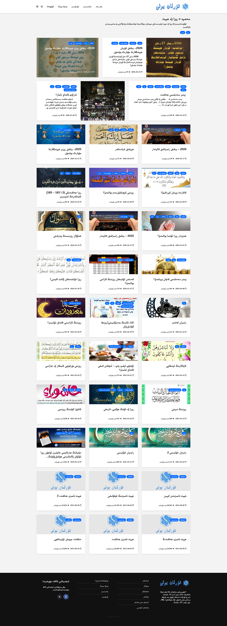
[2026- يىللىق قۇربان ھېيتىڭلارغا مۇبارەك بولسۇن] (168, 57)
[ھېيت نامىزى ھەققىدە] (113, 524)
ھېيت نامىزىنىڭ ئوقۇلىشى (121, 495)
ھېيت (182, 32)
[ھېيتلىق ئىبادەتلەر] (113, 134)
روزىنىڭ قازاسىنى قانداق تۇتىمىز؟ (64, 322)
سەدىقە (183, 90)
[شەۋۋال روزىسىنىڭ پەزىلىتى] (61, 221)
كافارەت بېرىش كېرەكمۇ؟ (173, 192)
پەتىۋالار (150, 86)
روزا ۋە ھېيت (78, 43)
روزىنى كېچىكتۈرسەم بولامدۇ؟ (118, 192)
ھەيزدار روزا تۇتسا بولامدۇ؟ (172, 235)
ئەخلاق (118, 303)
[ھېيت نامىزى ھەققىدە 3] (61, 481)
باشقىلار (168, 86)
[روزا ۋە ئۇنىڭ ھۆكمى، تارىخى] (113, 394)
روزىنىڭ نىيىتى (179, 409)
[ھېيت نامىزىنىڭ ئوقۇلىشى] (113, 481)
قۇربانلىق (115, 43)
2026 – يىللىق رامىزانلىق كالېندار (169, 149)
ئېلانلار (91, 43)
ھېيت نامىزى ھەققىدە (123, 539)
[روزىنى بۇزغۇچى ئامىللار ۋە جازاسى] (61, 351)
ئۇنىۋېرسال (175, 86)
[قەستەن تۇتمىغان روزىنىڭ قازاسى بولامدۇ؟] (113, 264)
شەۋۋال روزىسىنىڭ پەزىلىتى (67, 235)
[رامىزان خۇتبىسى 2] (166, 438)
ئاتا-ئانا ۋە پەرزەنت (127, 303)
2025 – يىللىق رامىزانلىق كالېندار (117, 235)
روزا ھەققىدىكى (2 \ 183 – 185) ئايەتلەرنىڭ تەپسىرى (63, 194)
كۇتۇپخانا (50, 6)
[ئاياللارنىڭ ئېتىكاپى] (166, 351)
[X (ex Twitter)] (59, 596)
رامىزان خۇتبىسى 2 (176, 452)
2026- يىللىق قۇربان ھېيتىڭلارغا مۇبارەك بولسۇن (128, 50)
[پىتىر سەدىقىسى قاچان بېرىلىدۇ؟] (166, 264)
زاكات (139, 86)
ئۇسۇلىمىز (75, 6)
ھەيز (152, 216)
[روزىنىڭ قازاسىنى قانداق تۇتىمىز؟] (61, 307)
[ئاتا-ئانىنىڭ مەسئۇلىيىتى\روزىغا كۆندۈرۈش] (113, 307)
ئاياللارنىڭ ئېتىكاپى (176, 365)
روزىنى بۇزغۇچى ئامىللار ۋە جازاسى (63, 365)
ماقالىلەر (69, 520)
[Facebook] (66, 596)
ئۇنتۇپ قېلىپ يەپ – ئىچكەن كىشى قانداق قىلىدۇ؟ (116, 367)
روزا (188, 32)
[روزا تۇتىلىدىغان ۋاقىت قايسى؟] (61, 264)
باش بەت (99, 6)
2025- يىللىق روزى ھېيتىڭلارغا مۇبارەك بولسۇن (65, 151)
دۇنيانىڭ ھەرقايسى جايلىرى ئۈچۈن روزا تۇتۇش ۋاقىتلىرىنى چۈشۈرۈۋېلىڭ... (61, 454)
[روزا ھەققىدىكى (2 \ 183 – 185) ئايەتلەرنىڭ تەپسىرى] (61, 177)
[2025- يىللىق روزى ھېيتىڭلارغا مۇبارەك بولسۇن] (61, 134)
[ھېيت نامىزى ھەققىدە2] (166, 524)
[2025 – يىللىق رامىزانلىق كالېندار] (113, 221)
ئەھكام (183, 86)
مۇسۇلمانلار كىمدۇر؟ (101, 581)
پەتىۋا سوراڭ (62, 6)
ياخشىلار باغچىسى (143, 608)
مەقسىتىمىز (87, 6)
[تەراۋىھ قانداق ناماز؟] (103, 101)
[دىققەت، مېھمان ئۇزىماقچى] (61, 524)
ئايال (177, 173)
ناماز (69, 433)
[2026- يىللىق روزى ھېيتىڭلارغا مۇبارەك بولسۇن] (67, 57)
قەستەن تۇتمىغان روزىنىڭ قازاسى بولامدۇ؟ (117, 281)
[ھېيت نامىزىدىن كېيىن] (166, 481)
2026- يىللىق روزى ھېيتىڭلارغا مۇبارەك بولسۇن (69, 48)
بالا (112, 303)
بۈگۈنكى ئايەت (123, 43)
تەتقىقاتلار (183, 476)
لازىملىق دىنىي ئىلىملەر (70, 90)
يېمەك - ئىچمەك (61, 433)
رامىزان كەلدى (179, 322)
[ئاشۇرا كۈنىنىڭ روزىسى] (61, 394)
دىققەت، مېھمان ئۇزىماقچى (67, 539)
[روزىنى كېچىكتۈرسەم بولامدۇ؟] (113, 177)
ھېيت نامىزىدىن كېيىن (175, 495)
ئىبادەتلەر (133, 43)
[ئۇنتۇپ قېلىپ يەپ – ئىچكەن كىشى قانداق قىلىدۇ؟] (113, 351)
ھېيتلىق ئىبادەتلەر (124, 149)
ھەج (117, 130)
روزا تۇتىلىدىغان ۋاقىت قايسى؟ (65, 279)
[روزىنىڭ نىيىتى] (166, 394)
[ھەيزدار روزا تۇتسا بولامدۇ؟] (166, 221)
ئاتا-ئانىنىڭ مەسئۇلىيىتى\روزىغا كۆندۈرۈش (117, 324)
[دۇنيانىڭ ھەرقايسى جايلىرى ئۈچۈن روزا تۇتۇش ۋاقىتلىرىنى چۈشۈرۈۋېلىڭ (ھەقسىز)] (61, 438)
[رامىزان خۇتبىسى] (113, 438)
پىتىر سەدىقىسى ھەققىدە (173, 94)
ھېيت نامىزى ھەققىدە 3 (69, 495)
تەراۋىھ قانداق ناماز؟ (66, 94)
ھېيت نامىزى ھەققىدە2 (174, 539)
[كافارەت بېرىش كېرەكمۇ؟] (166, 177)
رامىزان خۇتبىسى (125, 452)
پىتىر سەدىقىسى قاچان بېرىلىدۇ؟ (169, 279)
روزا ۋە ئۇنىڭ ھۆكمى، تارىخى (119, 409)
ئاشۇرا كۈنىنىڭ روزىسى (69, 409)
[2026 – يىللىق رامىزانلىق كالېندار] (166, 134)
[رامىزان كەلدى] (166, 307)
